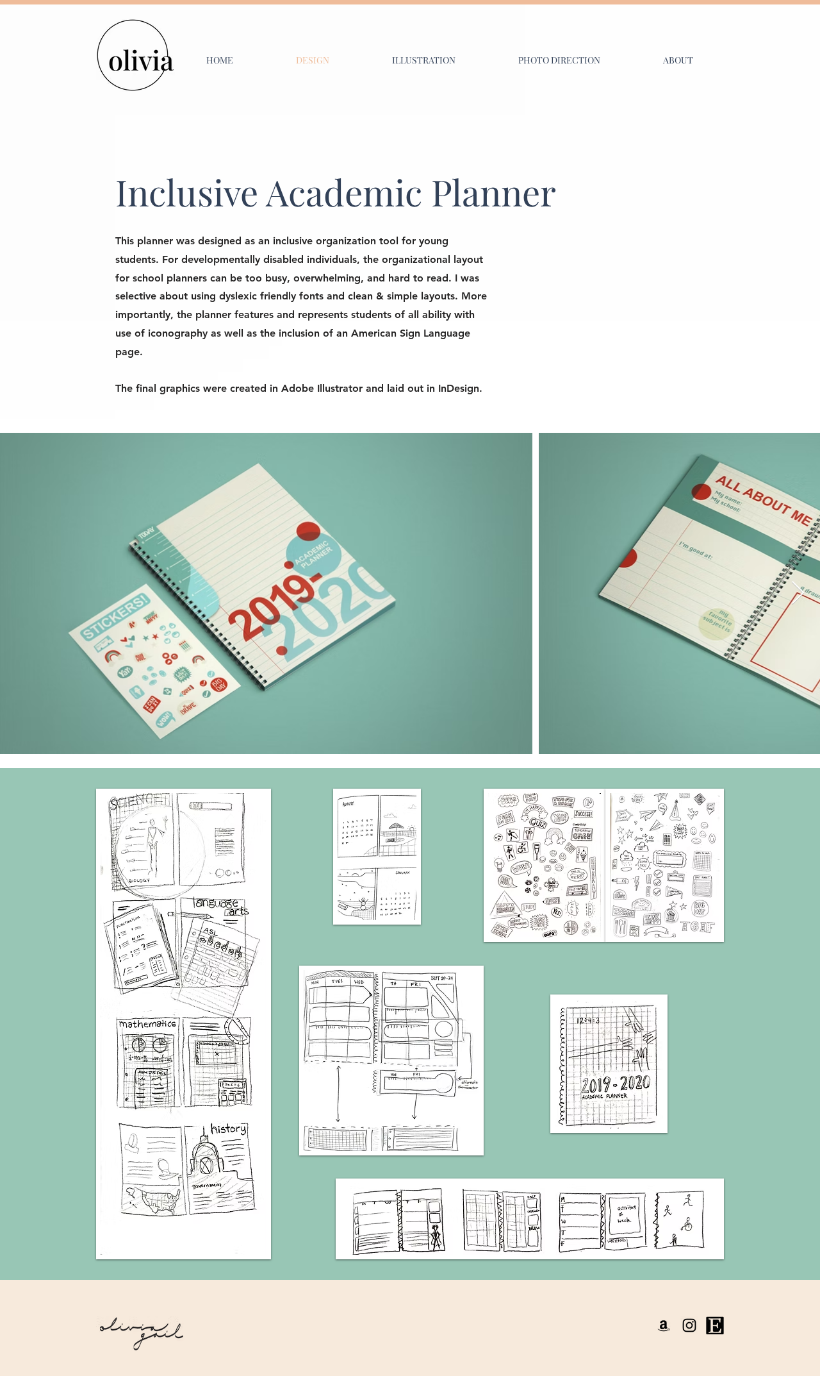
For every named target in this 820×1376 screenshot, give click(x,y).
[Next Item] (798, 593)
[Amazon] (664, 1325)
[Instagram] (689, 1325)
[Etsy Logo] (715, 1325)
